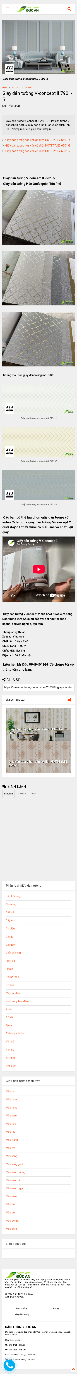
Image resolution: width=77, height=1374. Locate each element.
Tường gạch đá (15, 1033)
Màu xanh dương (15, 1172)
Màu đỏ (10, 1212)
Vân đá (10, 1049)
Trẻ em (10, 1025)
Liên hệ (55, 1308)
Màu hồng (11, 1107)
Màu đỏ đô (12, 1220)
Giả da (9, 936)
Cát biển (10, 912)
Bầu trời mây (13, 896)
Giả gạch (11, 944)
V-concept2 (16, 87)
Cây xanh (11, 920)
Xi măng (10, 1057)
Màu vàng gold (14, 1164)
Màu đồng (12, 1228)
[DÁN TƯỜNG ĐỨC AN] (28, 10)
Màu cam (11, 1099)
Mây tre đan (13, 993)
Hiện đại (10, 960)
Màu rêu (10, 1131)
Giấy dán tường (22, 1314)
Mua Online (22, 1308)
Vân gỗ (10, 1041)
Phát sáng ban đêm (17, 1001)
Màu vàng (11, 1156)
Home (4, 87)
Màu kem (11, 1115)
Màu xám (11, 1196)
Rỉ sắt (9, 1009)
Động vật (11, 1065)
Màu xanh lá (13, 1180)
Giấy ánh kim (13, 952)
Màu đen (11, 1204)
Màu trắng (12, 1139)
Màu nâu (11, 1123)
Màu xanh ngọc (15, 1188)
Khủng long (12, 977)
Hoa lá (9, 968)
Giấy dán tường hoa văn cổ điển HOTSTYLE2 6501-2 (37, 151)
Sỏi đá (9, 1017)
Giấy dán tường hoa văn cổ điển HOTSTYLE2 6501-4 (37, 140)
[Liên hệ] (9, 1368)
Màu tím (10, 1148)
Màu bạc (11, 1091)
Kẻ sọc (10, 985)
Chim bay (11, 904)
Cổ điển (28, 87)
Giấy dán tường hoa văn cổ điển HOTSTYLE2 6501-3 (37, 145)
